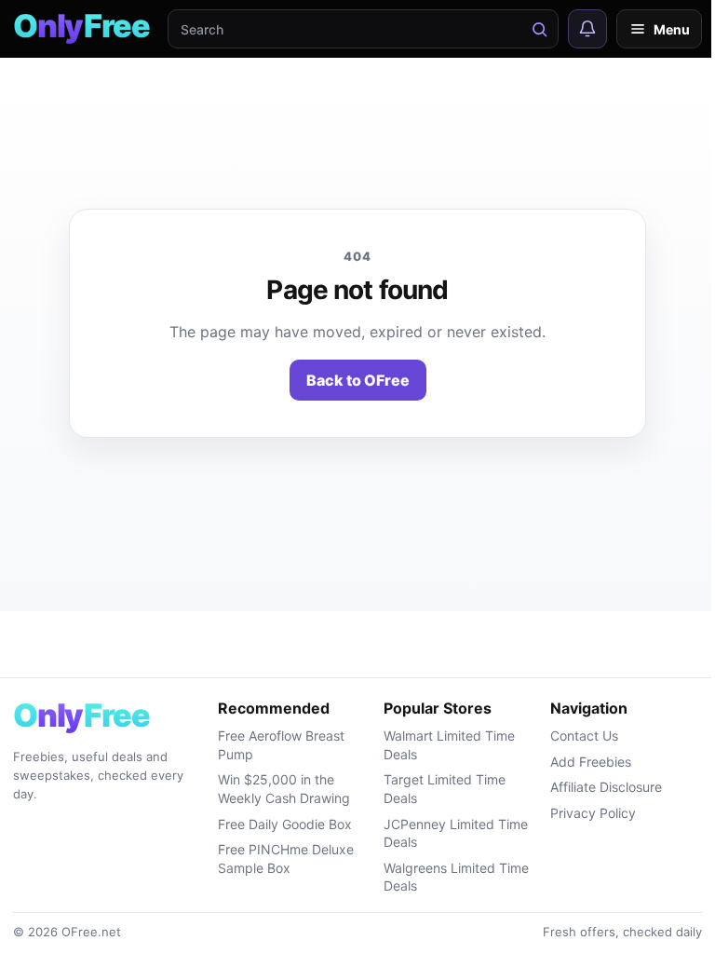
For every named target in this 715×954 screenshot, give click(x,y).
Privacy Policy (593, 813)
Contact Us (584, 735)
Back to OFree (358, 380)
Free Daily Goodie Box (285, 824)
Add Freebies (590, 762)
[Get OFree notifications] (587, 28)
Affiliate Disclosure (606, 787)
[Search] (539, 28)
